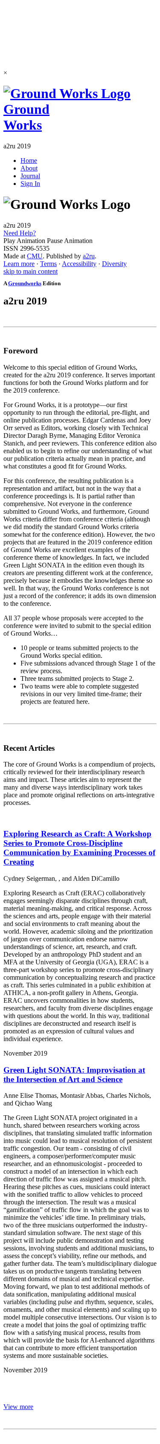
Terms (48, 263)
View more (18, 1406)
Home (28, 160)
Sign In (30, 183)
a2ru (89, 256)
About (29, 168)
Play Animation (24, 240)
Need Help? (19, 233)
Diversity (114, 263)
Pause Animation (70, 240)
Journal (30, 175)
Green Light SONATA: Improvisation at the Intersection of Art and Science (74, 1074)
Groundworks (24, 283)
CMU (35, 256)
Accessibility (79, 263)
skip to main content (30, 271)
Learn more (19, 263)
